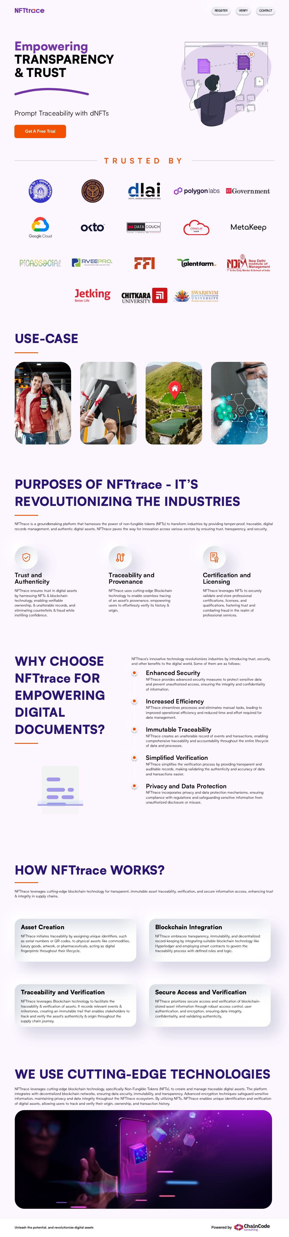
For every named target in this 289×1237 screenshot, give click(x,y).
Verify (243, 10)
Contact (265, 10)
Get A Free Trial (40, 131)
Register (221, 10)
